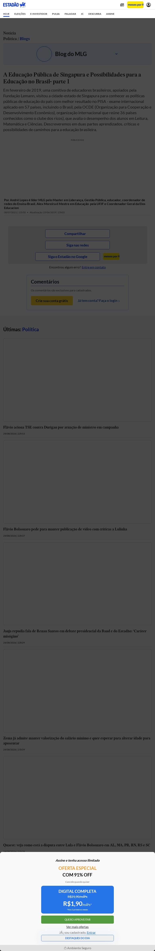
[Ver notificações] (148, 4)
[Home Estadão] (14, 5)
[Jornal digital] (122, 4)
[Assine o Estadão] (135, 4)
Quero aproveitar (77, 919)
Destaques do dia (77, 938)
